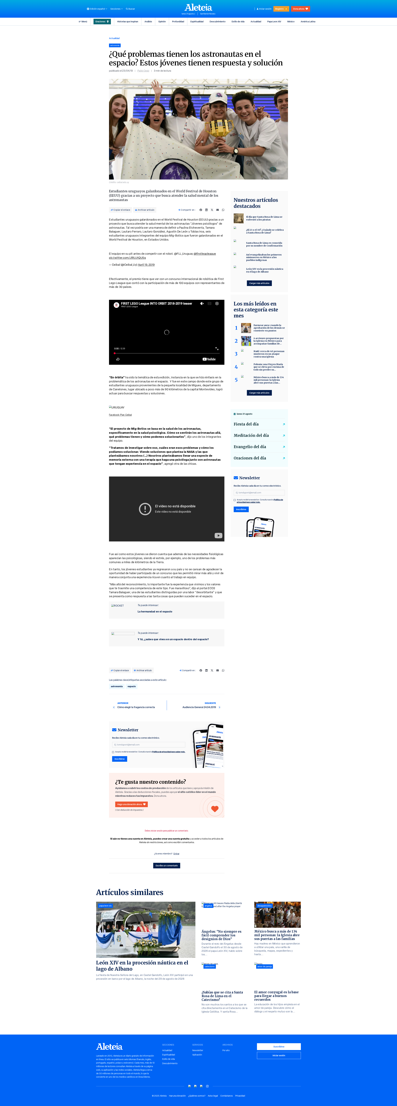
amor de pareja (264, 966)
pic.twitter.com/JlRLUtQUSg (127, 257)
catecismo (210, 966)
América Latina (308, 21)
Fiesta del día (246, 424)
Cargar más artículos (259, 283)
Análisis (148, 21)
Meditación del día (251, 435)
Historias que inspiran (127, 21)
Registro (279, 8)
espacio (132, 686)
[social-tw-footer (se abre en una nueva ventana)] (201, 1086)
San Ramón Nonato (207, 14)
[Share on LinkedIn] (206, 210)
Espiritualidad (196, 21)
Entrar (176, 853)
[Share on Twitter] (212, 210)
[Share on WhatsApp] (223, 210)
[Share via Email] (217, 210)
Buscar (131, 8)
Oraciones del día (250, 458)
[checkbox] (113, 752)
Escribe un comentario (167, 865)
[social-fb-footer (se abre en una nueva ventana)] (195, 1086)
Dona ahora (298, 8)
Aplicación (197, 1054)
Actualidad (256, 21)
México (290, 21)
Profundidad (178, 21)
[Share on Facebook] (201, 210)
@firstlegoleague (205, 253)
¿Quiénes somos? (196, 1095)
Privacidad (240, 1095)
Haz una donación (177, 1095)
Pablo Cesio (143, 70)
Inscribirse (120, 758)
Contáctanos (226, 1095)
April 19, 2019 (146, 264)
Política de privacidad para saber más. (168, 751)
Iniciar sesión (265, 8)
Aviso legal (213, 1095)
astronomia (117, 686)
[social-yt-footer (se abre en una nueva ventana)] (189, 1086)
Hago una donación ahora (129, 804)
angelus (208, 905)
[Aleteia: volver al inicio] (198, 7)
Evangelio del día (250, 446)
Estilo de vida (238, 21)
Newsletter (197, 1050)
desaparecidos (264, 905)
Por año (226, 1050)
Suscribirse (278, 1046)
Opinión (162, 21)
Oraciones (100, 21)
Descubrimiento (217, 21)
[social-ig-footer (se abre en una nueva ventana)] (207, 1086)
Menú (84, 21)
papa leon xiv (105, 905)
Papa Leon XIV (274, 21)
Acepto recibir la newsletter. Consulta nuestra (150, 752)
